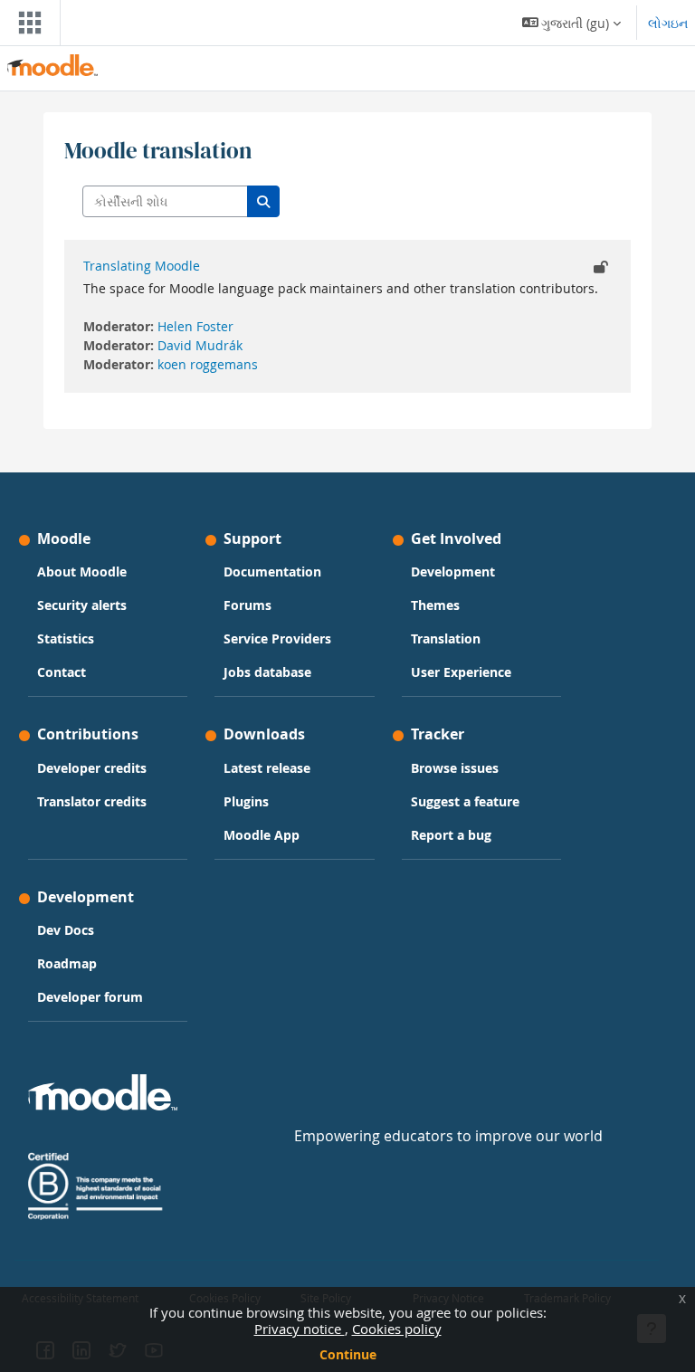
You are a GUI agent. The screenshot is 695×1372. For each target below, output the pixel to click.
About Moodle (82, 571)
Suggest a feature (465, 801)
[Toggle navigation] (26, 22)
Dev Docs (65, 929)
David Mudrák (200, 345)
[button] (571, 22)
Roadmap (67, 963)
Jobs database (267, 672)
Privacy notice (299, 1329)
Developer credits (92, 768)
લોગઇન (668, 23)
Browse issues (455, 768)
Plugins (246, 801)
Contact (61, 672)
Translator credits (92, 801)
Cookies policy (397, 1329)
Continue (347, 1354)
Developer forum (90, 996)
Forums (247, 605)
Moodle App (262, 834)
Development (453, 571)
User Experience (461, 672)
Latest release (267, 768)
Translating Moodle (141, 265)
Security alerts (82, 605)
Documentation (272, 571)
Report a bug (451, 834)
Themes (435, 605)
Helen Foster (195, 326)
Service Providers (277, 638)
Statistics (65, 638)
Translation (446, 638)
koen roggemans (207, 364)
